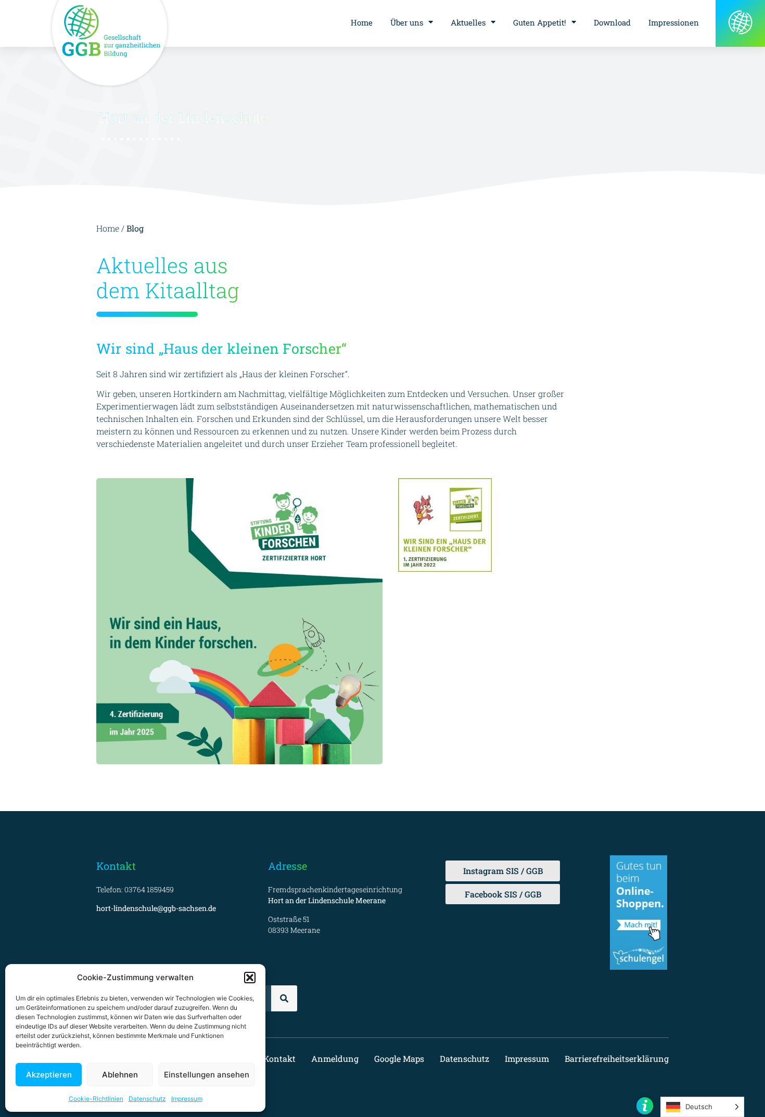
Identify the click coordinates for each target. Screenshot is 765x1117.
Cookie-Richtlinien (96, 1098)
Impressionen (673, 22)
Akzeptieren (49, 1075)
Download (612, 22)
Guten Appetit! (539, 22)
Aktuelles (468, 22)
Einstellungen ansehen (206, 1075)
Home (362, 22)
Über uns (406, 22)
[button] (250, 977)
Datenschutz (147, 1098)
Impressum (186, 1098)
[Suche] (284, 998)
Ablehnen (120, 1075)
